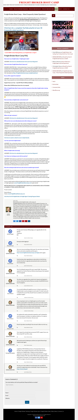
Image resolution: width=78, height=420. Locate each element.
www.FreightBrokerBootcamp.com (22, 183)
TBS (44, 415)
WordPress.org (56, 90)
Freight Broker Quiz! (35, 9)
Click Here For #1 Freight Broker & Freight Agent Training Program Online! (22, 196)
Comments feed (56, 87)
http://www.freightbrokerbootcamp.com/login (28, 252)
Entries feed (55, 84)
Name (7, 392)
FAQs (56, 9)
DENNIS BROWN (57, 57)
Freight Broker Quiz (35, 411)
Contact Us (66, 9)
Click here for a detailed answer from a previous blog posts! (23, 61)
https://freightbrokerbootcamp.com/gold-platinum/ (25, 73)
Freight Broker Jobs (48, 9)
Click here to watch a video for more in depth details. (16, 137)
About (60, 9)
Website (7, 398)
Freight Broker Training (21, 9)
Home (11, 9)
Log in (54, 81)
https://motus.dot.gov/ (22, 369)
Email (7, 395)
